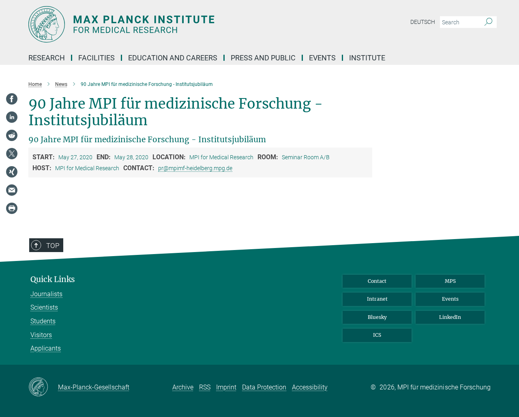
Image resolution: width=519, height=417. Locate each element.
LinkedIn (450, 317)
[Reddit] (12, 135)
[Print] (12, 208)
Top (52, 246)
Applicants (45, 348)
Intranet (377, 299)
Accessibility (310, 387)
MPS (450, 281)
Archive (182, 387)
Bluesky (377, 317)
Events (450, 299)
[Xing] (12, 172)
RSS (204, 387)
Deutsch (422, 22)
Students (43, 321)
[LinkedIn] (12, 117)
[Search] (488, 22)
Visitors (41, 335)
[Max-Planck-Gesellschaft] (43, 387)
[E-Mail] (12, 190)
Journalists (46, 294)
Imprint (226, 387)
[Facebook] (12, 99)
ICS (377, 335)
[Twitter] (12, 154)
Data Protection (264, 387)
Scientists (44, 307)
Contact (377, 281)
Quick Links (52, 279)
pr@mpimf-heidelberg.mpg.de (195, 168)
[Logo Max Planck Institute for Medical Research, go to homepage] (180, 24)
